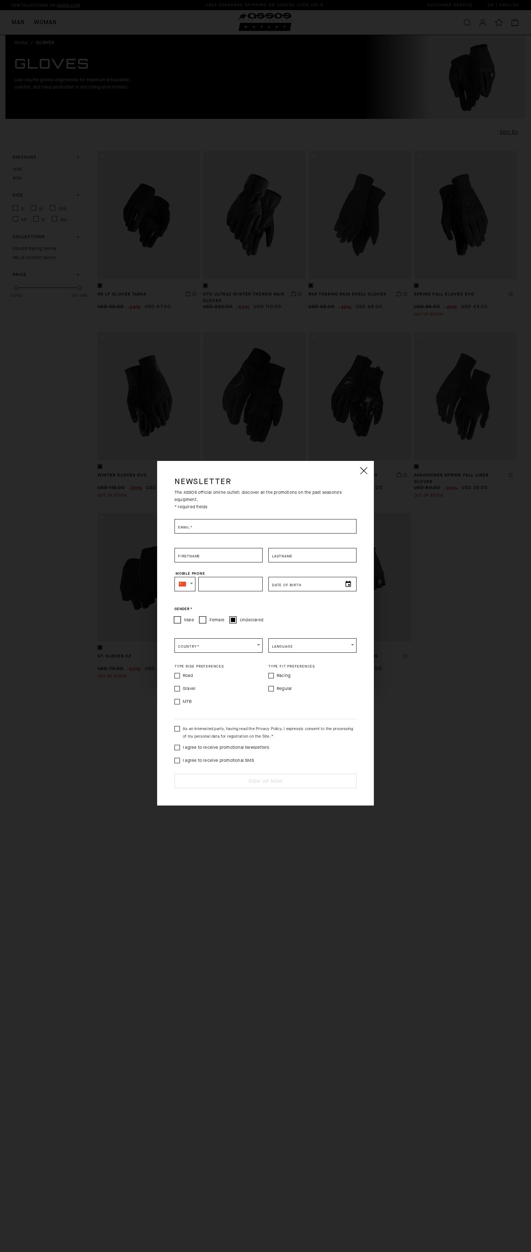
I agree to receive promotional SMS (218, 760)
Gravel (189, 688)
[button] (185, 584)
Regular (284, 688)
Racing (283, 675)
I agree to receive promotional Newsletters (226, 747)
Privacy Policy (268, 728)
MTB (187, 701)
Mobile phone (190, 573)
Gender (183, 609)
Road (188, 675)
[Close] (363, 471)
